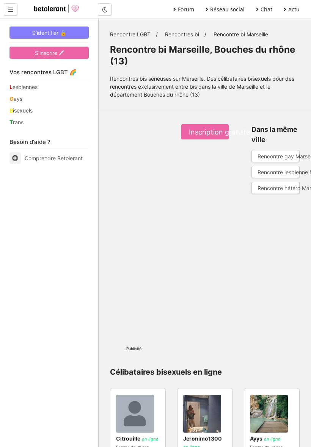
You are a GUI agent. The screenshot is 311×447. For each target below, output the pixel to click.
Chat (266, 9)
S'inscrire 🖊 (49, 53)
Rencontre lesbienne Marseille (279, 172)
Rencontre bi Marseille (241, 34)
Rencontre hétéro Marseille (279, 188)
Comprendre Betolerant (54, 158)
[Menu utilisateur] (10, 9)
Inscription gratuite (209, 132)
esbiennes (23, 87)
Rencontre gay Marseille (279, 156)
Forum (186, 9)
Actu (294, 9)
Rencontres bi (182, 34)
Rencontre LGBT (130, 34)
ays (15, 98)
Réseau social (227, 9)
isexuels (21, 110)
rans (16, 122)
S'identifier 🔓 (49, 33)
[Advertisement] (134, 226)
